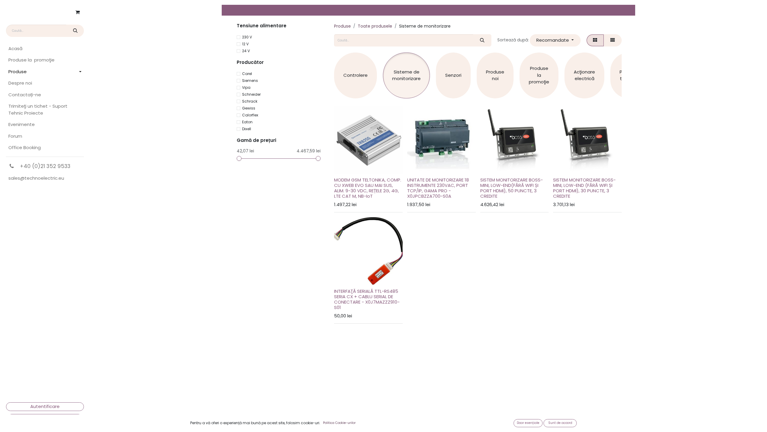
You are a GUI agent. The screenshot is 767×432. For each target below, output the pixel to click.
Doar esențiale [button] (528, 423)
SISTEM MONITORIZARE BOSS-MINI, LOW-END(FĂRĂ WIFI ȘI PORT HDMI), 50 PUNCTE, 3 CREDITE (511, 188)
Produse (342, 26)
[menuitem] (45, 49)
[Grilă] (595, 40)
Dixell (246, 128)
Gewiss (248, 108)
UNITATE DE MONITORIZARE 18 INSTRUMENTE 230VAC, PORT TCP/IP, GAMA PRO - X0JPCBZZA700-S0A (438, 188)
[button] (555, 40)
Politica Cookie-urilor (339, 423)
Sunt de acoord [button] (560, 423)
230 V (247, 37)
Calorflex (250, 115)
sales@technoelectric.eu (36, 178)
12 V (245, 43)
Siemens (250, 80)
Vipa (246, 87)
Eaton (247, 121)
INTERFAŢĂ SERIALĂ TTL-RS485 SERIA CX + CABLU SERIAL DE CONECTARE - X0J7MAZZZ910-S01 (367, 299)
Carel (247, 73)
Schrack (249, 101)
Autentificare (45, 406)
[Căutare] (75, 31)
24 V (246, 50)
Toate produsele (375, 26)
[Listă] (613, 40)
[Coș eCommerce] (77, 12)
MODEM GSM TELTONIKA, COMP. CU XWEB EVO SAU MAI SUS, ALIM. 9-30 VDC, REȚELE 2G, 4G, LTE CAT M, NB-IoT (367, 188)
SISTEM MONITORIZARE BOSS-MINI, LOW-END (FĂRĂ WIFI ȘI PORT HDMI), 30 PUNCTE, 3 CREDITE (584, 188)
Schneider (251, 94)
